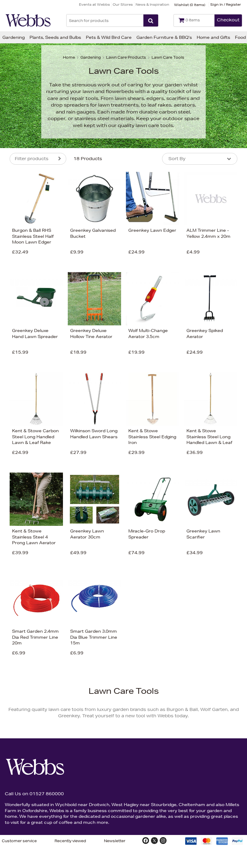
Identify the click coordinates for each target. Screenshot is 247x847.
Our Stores (123, 4)
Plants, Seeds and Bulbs (55, 37)
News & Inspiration (152, 4)
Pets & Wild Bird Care (109, 37)
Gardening (13, 37)
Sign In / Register (225, 4)
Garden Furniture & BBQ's (164, 37)
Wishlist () (189, 4)
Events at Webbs (94, 4)
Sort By (177, 158)
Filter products (31, 158)
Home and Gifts (213, 37)
